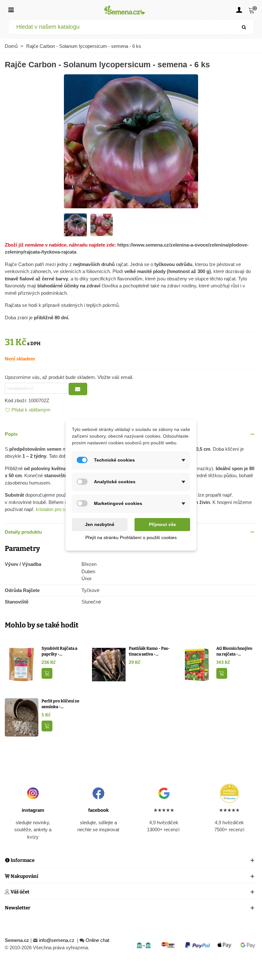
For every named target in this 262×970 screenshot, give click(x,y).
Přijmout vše (162, 524)
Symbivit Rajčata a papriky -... (59, 651)
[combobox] (121, 26)
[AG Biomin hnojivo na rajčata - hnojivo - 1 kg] (196, 664)
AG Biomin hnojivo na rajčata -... (234, 651)
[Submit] (244, 26)
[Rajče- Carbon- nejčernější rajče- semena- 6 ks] (131, 140)
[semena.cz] (125, 9)
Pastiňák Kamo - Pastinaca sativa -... (149, 651)
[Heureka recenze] (229, 793)
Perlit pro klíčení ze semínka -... (60, 704)
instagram (33, 810)
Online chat (97, 940)
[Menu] (11, 10)
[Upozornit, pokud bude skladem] (78, 389)
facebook (98, 810)
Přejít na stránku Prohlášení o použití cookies (131, 537)
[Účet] (239, 10)
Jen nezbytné (99, 524)
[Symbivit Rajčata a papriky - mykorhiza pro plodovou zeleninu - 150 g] (21, 664)
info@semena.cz (57, 940)
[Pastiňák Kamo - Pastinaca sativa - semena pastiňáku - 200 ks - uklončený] (109, 664)
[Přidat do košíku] (47, 673)
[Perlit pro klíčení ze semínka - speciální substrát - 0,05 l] (21, 717)
